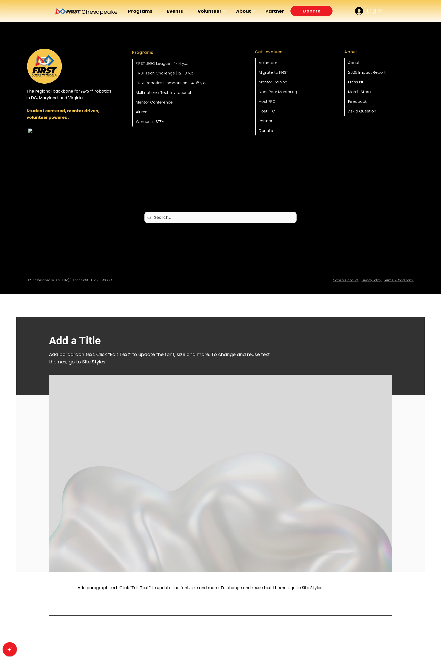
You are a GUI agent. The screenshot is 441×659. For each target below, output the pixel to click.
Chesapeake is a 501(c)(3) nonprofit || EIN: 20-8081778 (70, 280)
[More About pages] (253, 11)
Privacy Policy (371, 280)
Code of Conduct (345, 280)
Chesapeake (99, 12)
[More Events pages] (186, 11)
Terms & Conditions (398, 280)
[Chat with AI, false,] (10, 649)
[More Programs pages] (155, 11)
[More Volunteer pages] (224, 11)
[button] (311, 11)
